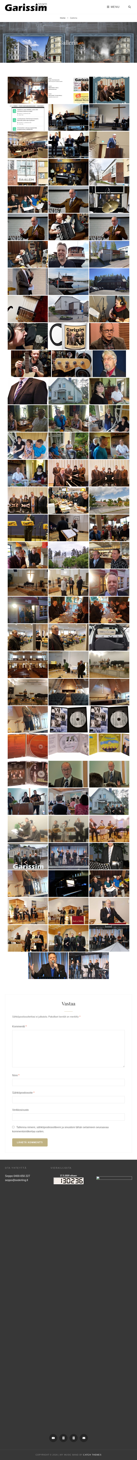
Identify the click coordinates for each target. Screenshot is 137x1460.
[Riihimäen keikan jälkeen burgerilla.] (68, 500)
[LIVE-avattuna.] (68, 746)
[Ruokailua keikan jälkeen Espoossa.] (109, 610)
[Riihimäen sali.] (68, 528)
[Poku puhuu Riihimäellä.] (28, 528)
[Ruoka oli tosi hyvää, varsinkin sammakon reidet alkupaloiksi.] (109, 582)
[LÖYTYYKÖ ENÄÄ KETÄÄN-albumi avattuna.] (28, 746)
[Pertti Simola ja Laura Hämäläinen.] (28, 473)
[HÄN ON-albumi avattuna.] (109, 746)
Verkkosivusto (20, 1109)
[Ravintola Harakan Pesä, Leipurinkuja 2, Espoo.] (28, 610)
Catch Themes (92, 1455)
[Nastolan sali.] (28, 582)
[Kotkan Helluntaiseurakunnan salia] (28, 664)
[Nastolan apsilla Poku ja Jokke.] (109, 555)
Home (62, 18)
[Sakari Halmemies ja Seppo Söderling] (28, 555)
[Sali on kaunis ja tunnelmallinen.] (68, 692)
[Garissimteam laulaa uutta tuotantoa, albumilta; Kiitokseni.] (28, 801)
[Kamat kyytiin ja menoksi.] (109, 637)
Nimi (15, 1075)
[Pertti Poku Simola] (68, 774)
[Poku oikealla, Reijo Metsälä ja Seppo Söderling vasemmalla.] (68, 664)
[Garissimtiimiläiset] (68, 473)
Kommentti (19, 1026)
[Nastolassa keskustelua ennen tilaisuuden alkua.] (68, 582)
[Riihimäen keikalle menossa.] (109, 528)
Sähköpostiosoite (23, 1092)
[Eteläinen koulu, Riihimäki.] (109, 500)
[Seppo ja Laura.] (28, 637)
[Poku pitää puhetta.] (109, 774)
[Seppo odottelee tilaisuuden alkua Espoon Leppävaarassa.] (68, 637)
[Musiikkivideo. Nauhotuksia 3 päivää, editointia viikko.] (68, 719)
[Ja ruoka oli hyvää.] (68, 610)
